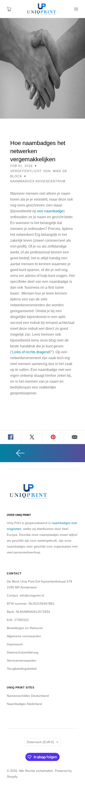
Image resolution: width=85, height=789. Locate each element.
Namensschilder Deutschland (28, 696)
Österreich (40, 742)
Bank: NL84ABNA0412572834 (28, 611)
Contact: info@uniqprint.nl (25, 595)
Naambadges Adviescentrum (38, 181)
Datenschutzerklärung (22, 652)
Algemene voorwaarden (24, 636)
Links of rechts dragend (31, 352)
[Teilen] (10, 437)
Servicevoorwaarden (21, 660)
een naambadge (50, 211)
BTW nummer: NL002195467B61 (31, 603)
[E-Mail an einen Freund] (74, 437)
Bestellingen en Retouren (25, 628)
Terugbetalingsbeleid (21, 668)
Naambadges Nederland (24, 704)
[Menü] (76, 9)
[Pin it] (53, 437)
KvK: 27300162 (18, 620)
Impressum (15, 644)
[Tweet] (32, 437)
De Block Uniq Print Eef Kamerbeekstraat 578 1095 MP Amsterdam (39, 584)
